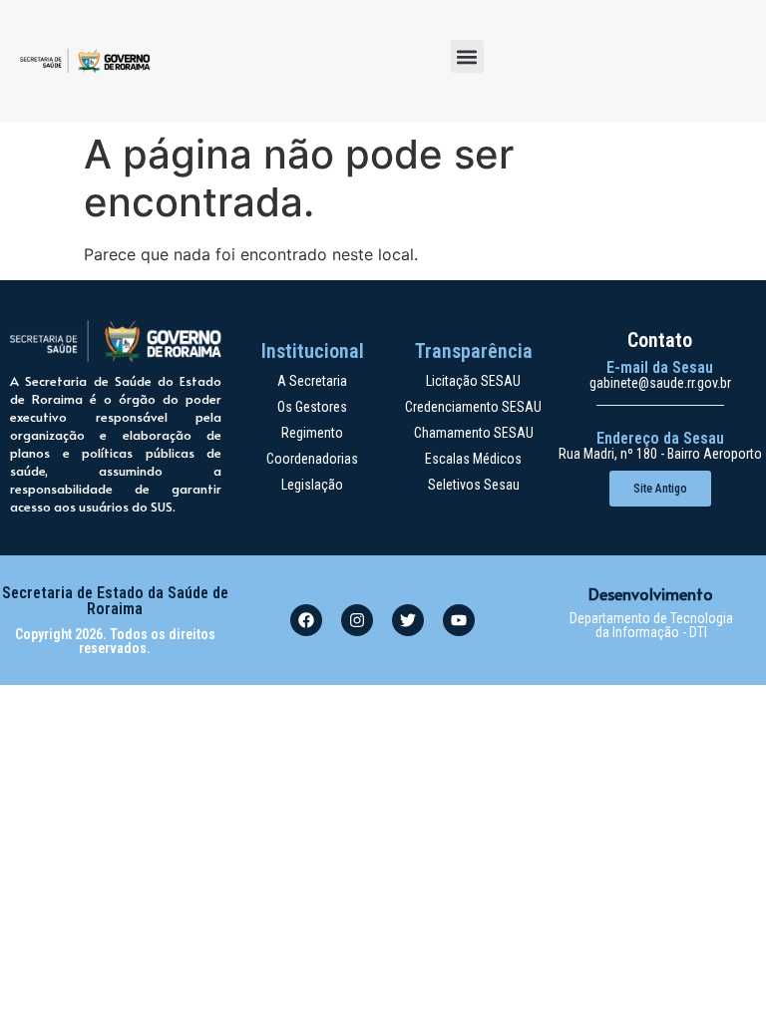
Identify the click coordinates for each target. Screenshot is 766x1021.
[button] (467, 56)
